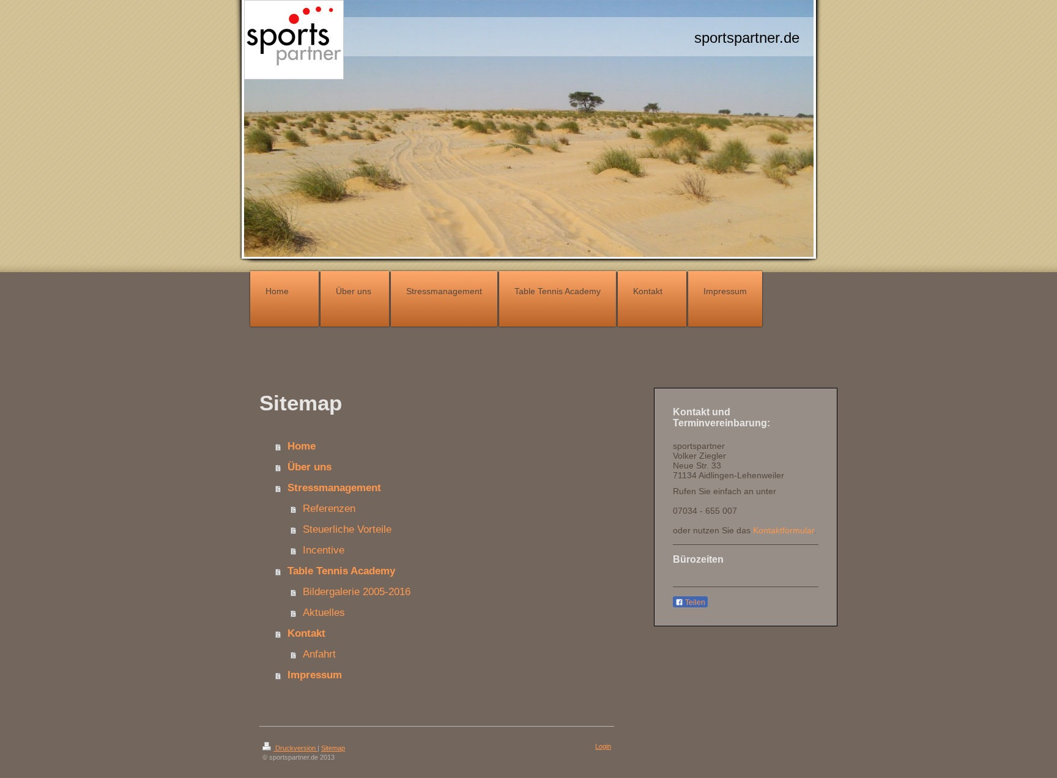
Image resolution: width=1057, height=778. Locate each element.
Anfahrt (319, 654)
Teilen (694, 602)
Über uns (309, 467)
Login (603, 746)
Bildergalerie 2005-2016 (356, 592)
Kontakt (306, 633)
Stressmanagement (334, 488)
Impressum (314, 675)
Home (301, 446)
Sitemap (333, 748)
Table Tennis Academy (341, 571)
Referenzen (329, 508)
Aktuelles (324, 612)
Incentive (323, 550)
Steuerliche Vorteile (347, 529)
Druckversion (295, 748)
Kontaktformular (783, 530)
